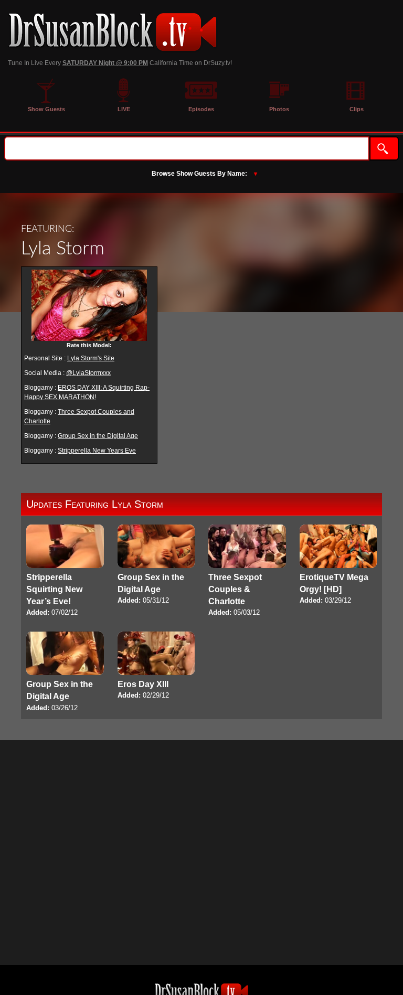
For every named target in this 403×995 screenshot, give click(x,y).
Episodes (201, 109)
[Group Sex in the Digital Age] (156, 565)
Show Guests (46, 109)
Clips (356, 109)
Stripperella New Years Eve (97, 450)
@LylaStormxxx (88, 373)
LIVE (124, 109)
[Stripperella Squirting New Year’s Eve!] (65, 571)
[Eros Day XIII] (156, 666)
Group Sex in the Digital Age (98, 436)
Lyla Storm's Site (90, 358)
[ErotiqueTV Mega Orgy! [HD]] (338, 565)
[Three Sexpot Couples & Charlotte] (247, 571)
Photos (279, 109)
